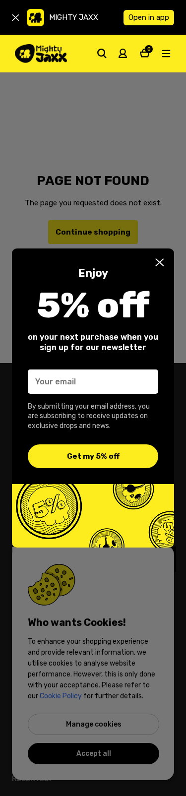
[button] (159, 262)
